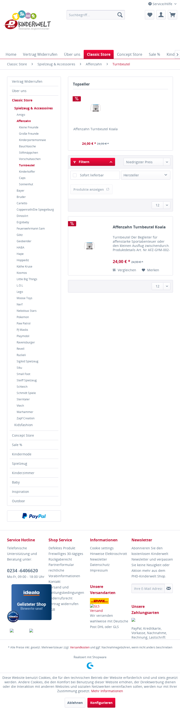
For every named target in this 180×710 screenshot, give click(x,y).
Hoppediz (23, 260)
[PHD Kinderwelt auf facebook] (17, 630)
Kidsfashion (23, 425)
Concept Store (23, 435)
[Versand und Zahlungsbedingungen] (109, 605)
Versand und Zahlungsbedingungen (66, 590)
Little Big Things (27, 279)
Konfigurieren (101, 702)
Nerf (19, 304)
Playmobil (23, 336)
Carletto (22, 203)
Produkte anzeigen (88, 189)
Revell (20, 349)
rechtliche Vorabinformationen (64, 573)
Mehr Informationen (107, 691)
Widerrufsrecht (60, 598)
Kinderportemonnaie (32, 140)
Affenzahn (24, 121)
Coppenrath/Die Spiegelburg (35, 210)
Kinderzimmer (23, 473)
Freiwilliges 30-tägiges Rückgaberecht (66, 556)
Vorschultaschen (30, 159)
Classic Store (22, 100)
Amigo (21, 115)
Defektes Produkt (62, 548)
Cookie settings (102, 548)
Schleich (22, 387)
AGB (52, 609)
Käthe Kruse (24, 266)
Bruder (21, 197)
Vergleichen (126, 270)
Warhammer (25, 412)
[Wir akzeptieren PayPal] (34, 516)
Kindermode (21, 454)
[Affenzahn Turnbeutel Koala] (95, 108)
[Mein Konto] (161, 14)
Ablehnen (75, 702)
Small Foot (23, 374)
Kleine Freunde (28, 127)
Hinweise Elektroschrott (108, 553)
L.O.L (20, 285)
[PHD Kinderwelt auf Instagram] (36, 630)
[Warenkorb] (172, 14)
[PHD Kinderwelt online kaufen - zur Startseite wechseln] (27, 29)
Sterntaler (23, 399)
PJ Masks (22, 330)
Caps (22, 178)
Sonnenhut (26, 184)
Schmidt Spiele (26, 393)
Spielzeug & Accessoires (33, 108)
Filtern (83, 162)
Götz (20, 235)
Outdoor (18, 501)
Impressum (99, 570)
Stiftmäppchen (28, 153)
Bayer (20, 191)
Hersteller (131, 175)
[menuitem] (96, 14)
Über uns (19, 91)
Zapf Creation (25, 418)
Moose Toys (24, 298)
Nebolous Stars (27, 311)
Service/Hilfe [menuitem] (162, 4)
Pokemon (23, 317)
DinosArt (22, 216)
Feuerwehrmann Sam (31, 228)
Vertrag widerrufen (64, 604)
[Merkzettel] (149, 14)
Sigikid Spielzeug (27, 361)
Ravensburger (26, 342)
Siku (19, 368)
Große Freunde (29, 134)
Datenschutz (100, 564)
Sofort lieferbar (92, 175)
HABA (20, 247)
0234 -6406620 (22, 571)
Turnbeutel (27, 165)
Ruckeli (21, 355)
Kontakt (54, 581)
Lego (20, 292)
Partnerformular (61, 564)
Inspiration (20, 491)
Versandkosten (80, 647)
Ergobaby (23, 222)
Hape (20, 254)
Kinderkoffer (27, 172)
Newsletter (98, 559)
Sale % (17, 444)
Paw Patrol (23, 323)
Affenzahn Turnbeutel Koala (95, 129)
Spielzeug (19, 463)
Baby (16, 482)
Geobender (24, 241)
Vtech (20, 406)
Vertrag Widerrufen (27, 81)
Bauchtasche (27, 146)
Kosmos (22, 273)
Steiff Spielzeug (27, 380)
